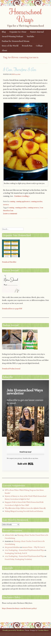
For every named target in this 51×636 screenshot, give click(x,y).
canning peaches (36, 201)
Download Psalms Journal (11, 369)
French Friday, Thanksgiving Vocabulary (18, 559)
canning (12, 201)
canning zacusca (33, 208)
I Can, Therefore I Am (19, 69)
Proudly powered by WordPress (13, 630)
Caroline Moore (43, 630)
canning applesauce (23, 201)
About (4, 50)
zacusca (6, 204)
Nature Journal (37, 32)
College (39, 46)
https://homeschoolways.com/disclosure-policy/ (19, 608)
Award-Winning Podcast (12, 36)
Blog (4, 32)
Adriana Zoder (9, 535)
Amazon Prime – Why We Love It (33, 547)
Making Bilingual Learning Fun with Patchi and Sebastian (24, 511)
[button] (25, 427)
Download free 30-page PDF (12, 309)
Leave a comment (10, 213)
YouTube (30, 36)
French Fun (27, 46)
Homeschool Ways (25, 15)
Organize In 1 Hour (17, 32)
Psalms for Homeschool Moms (15, 41)
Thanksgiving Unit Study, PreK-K (16, 553)
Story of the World (10, 46)
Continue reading (22, 196)
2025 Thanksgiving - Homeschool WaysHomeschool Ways (24, 550)
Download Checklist (9, 262)
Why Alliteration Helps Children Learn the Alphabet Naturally (25, 508)
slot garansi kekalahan (12, 547)
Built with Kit (25, 464)
